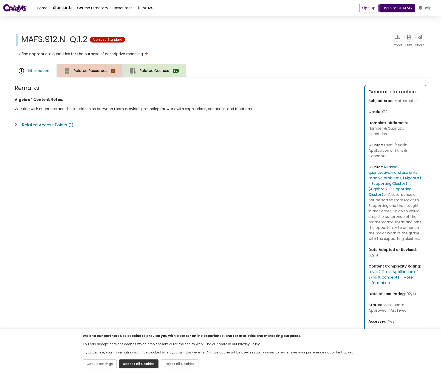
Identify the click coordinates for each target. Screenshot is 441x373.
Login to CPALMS (397, 8)
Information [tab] (38, 70)
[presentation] (90, 70)
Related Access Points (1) (48, 125)
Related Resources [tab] (94, 70)
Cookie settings (100, 364)
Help (427, 8)
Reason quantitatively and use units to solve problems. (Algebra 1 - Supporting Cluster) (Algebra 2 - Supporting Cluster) (394, 180)
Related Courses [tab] (158, 70)
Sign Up (369, 8)
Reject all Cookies (180, 364)
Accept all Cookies (139, 364)
